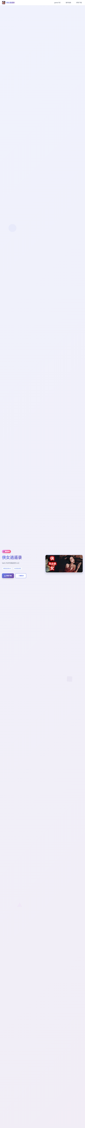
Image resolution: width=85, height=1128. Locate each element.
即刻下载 (79, 2)
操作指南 (68, 2)
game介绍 (57, 2)
